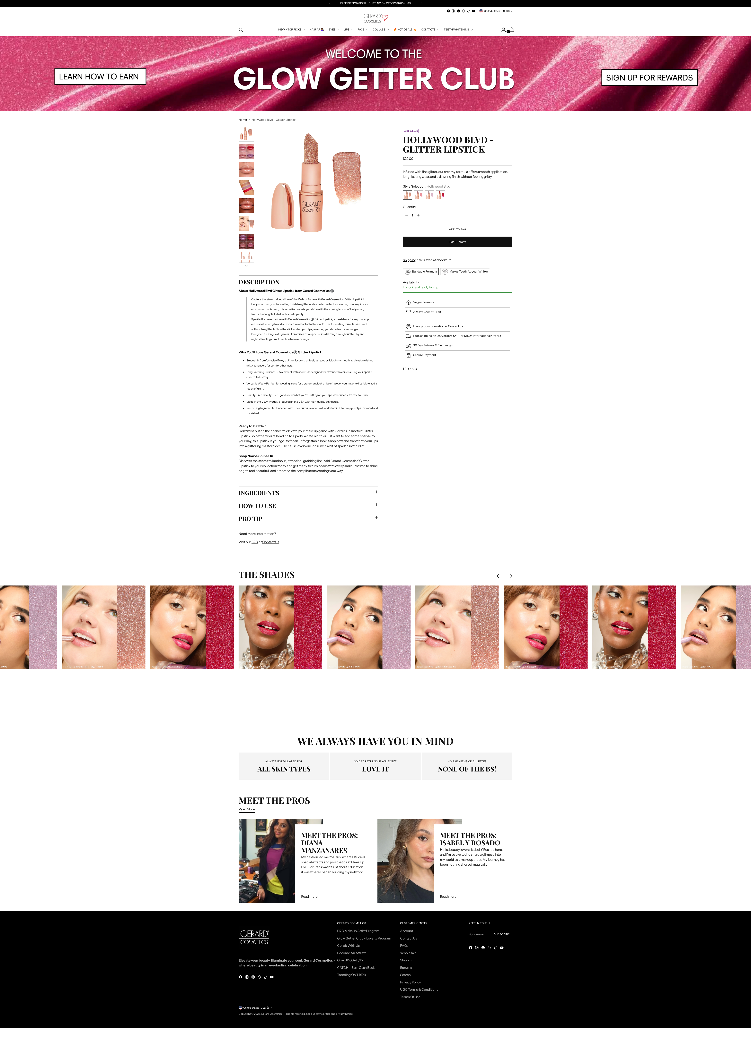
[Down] (246, 265)
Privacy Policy (410, 982)
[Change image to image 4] (246, 187)
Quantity (409, 207)
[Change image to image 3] (246, 169)
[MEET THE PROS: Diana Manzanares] (281, 861)
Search (405, 975)
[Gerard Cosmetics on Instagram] (453, 11)
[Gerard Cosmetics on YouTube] (473, 11)
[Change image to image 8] (246, 259)
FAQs (404, 945)
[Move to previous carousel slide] (500, 576)
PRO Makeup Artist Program (358, 931)
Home (243, 120)
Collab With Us (348, 945)
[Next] (421, 3)
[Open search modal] (241, 30)
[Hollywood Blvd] (407, 195)
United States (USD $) (497, 11)
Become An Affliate (352, 953)
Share (412, 368)
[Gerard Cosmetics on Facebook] (448, 11)
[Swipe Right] (418, 195)
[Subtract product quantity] (406, 215)
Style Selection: (426, 186)
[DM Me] (429, 195)
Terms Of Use (410, 997)
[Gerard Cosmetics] (375, 18)
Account (406, 931)
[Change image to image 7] (246, 241)
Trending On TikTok (351, 975)
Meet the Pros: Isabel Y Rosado (470, 838)
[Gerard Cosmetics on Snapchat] (463, 11)
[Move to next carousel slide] (509, 576)
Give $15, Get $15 (350, 960)
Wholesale (408, 953)
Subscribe (502, 934)
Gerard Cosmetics (271, 1013)
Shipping (409, 260)
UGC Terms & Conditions (419, 989)
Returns (406, 968)
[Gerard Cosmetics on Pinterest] (458, 11)
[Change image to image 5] (246, 205)
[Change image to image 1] (246, 133)
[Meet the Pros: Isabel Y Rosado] (419, 861)
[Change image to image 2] (246, 151)
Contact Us (270, 542)
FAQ (255, 542)
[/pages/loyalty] (375, 73)
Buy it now (457, 241)
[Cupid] (440, 195)
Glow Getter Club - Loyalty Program (364, 938)
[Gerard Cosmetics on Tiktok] (468, 11)
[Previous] (329, 3)
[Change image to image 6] (246, 223)
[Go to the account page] (502, 30)
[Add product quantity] (418, 215)
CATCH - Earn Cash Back (356, 968)
